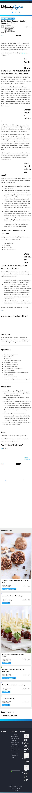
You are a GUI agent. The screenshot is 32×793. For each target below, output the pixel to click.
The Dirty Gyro (19, 786)
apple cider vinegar (6, 18)
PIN (2, 448)
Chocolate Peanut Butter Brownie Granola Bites (15, 581)
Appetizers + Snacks (8, 589)
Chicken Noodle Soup (8, 698)
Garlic (9, 30)
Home (12, 788)
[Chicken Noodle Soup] (1, 696)
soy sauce (13, 31)
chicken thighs (11, 29)
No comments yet (7, 712)
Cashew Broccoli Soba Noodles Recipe (14, 685)
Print (2, 311)
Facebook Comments (9, 716)
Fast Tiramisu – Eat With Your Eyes (26, 761)
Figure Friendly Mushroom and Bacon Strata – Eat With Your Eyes (26, 776)
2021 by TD (16, 790)
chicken (4, 603)
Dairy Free (5, 691)
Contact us (17, 788)
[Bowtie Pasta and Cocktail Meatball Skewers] (16, 629)
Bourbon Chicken (10, 27)
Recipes (9, 31)
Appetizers (5, 663)
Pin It (2, 35)
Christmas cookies (7, 678)
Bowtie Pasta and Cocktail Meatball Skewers (13, 655)
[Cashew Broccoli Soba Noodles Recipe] (1, 682)
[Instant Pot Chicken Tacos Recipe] (1, 593)
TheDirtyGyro (8, 25)
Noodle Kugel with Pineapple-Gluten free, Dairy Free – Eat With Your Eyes (26, 745)
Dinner (6, 30)
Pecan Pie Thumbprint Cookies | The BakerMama (13, 670)
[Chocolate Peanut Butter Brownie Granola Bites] (16, 556)
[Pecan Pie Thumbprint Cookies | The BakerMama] (1, 667)
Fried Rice (22, 53)
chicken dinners (8, 28)
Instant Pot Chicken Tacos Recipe (12, 596)
